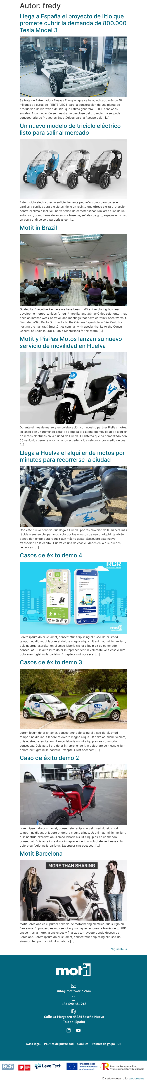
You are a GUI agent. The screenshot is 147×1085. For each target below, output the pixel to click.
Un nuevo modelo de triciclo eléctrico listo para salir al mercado (70, 129)
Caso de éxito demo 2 (49, 757)
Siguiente (119, 949)
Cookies (82, 1044)
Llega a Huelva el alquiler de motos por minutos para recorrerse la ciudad (72, 456)
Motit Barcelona (41, 853)
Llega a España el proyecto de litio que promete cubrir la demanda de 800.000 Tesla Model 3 (73, 23)
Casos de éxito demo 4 (51, 555)
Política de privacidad (59, 1044)
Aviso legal (33, 1044)
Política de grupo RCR (106, 1044)
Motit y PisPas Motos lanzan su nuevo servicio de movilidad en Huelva (71, 342)
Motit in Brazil (38, 227)
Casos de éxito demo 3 (51, 662)
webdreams (136, 1078)
